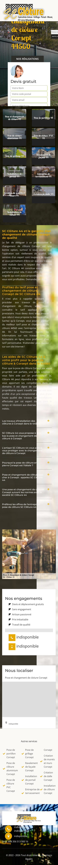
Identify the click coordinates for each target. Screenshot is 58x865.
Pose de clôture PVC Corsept (10, 785)
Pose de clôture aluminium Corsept (12, 769)
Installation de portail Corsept (31, 780)
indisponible (32, 28)
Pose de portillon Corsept (11, 753)
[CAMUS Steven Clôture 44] (29, 11)
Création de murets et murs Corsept (49, 761)
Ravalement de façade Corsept (31, 767)
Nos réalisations (27, 58)
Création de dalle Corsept (48, 776)
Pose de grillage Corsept (29, 753)
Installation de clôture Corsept (49, 789)
